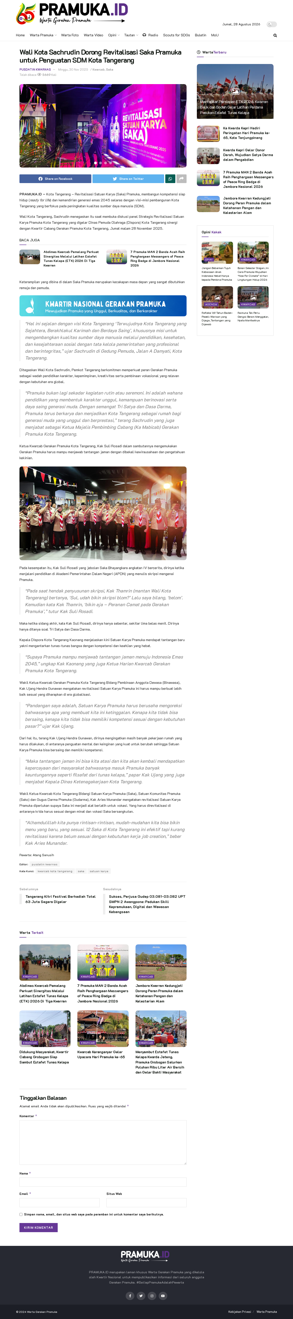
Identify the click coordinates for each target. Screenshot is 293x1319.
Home (20, 34)
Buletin (200, 34)
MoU (215, 34)
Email (25, 1193)
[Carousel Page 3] (105, 163)
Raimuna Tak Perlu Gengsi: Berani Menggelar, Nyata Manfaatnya (253, 316)
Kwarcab (98, 69)
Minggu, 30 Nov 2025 (73, 69)
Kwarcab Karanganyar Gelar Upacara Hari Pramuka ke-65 (101, 1054)
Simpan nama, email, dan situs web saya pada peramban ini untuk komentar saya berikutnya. (94, 1214)
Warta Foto (70, 34)
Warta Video (93, 34)
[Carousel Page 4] (110, 163)
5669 (46, 75)
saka (81, 871)
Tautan (129, 34)
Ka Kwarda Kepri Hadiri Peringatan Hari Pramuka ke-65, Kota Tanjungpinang (246, 133)
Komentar (28, 1116)
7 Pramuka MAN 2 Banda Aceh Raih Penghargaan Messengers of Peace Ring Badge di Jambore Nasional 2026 (157, 258)
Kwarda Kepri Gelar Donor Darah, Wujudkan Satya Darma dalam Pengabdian (248, 155)
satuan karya (99, 871)
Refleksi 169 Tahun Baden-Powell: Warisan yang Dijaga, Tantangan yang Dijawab (217, 318)
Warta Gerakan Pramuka (42, 1312)
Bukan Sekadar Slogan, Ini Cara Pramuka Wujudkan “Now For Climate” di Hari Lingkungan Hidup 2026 (253, 273)
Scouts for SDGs (176, 34)
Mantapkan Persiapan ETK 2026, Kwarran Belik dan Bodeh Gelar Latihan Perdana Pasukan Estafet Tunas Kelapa (234, 107)
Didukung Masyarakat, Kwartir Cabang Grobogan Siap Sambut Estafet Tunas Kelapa (44, 1056)
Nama (25, 1173)
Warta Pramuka (41, 34)
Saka (109, 69)
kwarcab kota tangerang (55, 871)
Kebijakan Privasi (239, 1312)
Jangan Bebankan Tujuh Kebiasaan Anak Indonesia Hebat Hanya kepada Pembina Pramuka (217, 273)
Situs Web (114, 1193)
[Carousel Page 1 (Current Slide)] (95, 163)
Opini (112, 34)
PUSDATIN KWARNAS (35, 69)
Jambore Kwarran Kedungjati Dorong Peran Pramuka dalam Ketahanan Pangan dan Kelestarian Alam (159, 993)
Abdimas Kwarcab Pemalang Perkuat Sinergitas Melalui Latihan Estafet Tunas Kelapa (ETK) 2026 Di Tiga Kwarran (71, 258)
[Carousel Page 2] (100, 163)
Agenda (211, 304)
